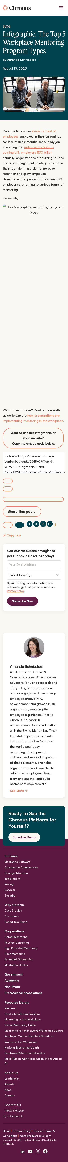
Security (10, 895)
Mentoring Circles (16, 965)
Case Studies (13, 910)
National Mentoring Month (22, 1047)
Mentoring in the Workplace (23, 1019)
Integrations (13, 878)
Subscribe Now (22, 601)
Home (6, 1131)
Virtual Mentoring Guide (20, 1025)
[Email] (50, 524)
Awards (9, 1084)
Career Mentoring (16, 937)
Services (10, 889)
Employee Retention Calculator (25, 1053)
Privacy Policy (15, 591)
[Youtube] (30, 1151)
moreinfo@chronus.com (35, 1135)
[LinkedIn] (43, 524)
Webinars (11, 1008)
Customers (12, 916)
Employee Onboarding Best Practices (29, 1036)
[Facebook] (29, 524)
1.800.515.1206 (14, 1110)
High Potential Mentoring (21, 948)
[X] (36, 524)
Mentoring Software (17, 861)
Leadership (12, 1078)
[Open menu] (61, 7)
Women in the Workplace (21, 1042)
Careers (10, 1095)
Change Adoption (16, 873)
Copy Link (14, 535)
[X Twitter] (38, 1151)
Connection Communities (21, 867)
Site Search (15, 1116)
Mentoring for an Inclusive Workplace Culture (34, 1030)
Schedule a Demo (16, 922)
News (8, 1090)
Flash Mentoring (15, 953)
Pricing (9, 884)
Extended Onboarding (19, 959)
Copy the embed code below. (33, 438)
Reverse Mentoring (17, 942)
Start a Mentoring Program (22, 1014)
